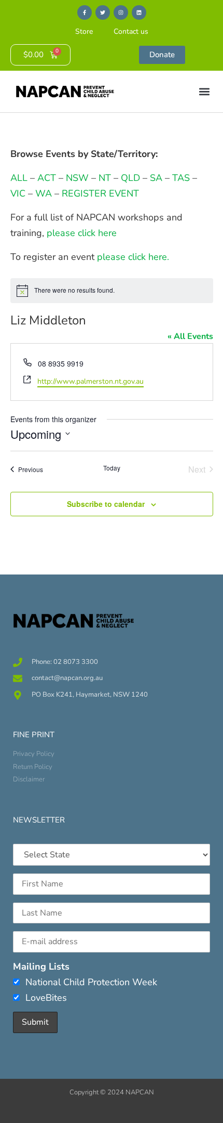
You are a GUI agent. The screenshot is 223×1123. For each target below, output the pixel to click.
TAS (181, 178)
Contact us (131, 31)
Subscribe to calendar (106, 504)
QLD (130, 178)
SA (156, 178)
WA (43, 193)
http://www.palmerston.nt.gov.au (90, 381)
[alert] (111, 290)
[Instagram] (121, 12)
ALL (18, 178)
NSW (77, 178)
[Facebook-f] (84, 12)
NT (105, 178)
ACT (45, 178)
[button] (204, 91)
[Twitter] (102, 12)
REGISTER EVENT (100, 193)
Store (84, 31)
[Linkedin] (139, 12)
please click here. (133, 257)
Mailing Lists (41, 966)
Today (111, 468)
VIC (17, 193)
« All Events (190, 336)
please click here (82, 233)
